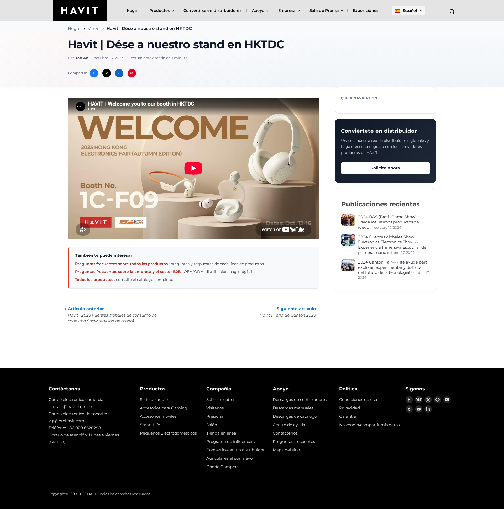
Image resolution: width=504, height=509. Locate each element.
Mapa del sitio (286, 449)
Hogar (133, 10)
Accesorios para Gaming (163, 407)
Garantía (347, 416)
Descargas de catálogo (295, 416)
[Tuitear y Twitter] (106, 73)
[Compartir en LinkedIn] (119, 73)
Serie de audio (154, 399)
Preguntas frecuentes (294, 441)
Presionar (215, 416)
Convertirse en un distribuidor (235, 449)
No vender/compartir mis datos (369, 424)
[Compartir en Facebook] (94, 73)
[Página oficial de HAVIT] (79, 10)
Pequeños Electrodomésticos (168, 433)
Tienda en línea (221, 433)
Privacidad (349, 407)
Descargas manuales (293, 407)
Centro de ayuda (289, 424)
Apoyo (259, 10)
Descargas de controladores (300, 399)
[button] (408, 10)
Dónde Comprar (222, 466)
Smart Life (150, 424)
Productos (160, 10)
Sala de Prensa (324, 10)
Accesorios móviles (158, 416)
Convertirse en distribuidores (212, 10)
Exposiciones (365, 10)
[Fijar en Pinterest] (132, 73)
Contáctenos (285, 433)
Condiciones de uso (358, 399)
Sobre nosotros (220, 399)
